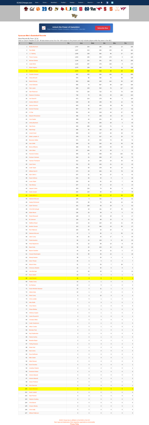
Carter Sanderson (34, 323)
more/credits (91, 422)
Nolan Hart (32, 347)
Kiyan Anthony (33, 178)
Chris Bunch (32, 402)
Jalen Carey (32, 236)
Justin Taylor (32, 167)
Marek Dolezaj (33, 81)
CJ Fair (31, 112)
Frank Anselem (33, 240)
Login (99, 2)
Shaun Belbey (33, 309)
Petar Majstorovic (34, 243)
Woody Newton (33, 257)
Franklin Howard (33, 74)
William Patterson (34, 413)
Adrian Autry (32, 292)
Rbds (92, 43)
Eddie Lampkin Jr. (34, 136)
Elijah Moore (32, 212)
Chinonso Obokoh (34, 268)
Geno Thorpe (32, 261)
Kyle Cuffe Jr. (32, 174)
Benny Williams (33, 147)
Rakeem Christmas (34, 95)
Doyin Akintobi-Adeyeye (35, 288)
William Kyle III (33, 171)
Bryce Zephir (32, 275)
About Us (90, 2)
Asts (81, 43)
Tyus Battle (32, 50)
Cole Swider (32, 119)
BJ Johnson (32, 219)
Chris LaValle (33, 299)
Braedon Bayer (33, 340)
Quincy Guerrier (33, 105)
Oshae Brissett (33, 78)
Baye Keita (32, 247)
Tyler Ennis (32, 126)
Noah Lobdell (33, 392)
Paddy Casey (33, 281)
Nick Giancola (33, 385)
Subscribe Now (103, 28)
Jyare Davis (32, 164)
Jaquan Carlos (33, 188)
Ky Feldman (32, 285)
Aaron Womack (33, 389)
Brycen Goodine (33, 250)
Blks (114, 43)
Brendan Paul (33, 330)
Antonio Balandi (33, 375)
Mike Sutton (32, 357)
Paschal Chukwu (34, 154)
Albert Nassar (33, 361)
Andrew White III (33, 102)
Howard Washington (34, 254)
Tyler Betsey (32, 185)
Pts (68, 43)
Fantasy (72, 2)
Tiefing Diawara (33, 344)
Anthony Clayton (33, 313)
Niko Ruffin (32, 302)
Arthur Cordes (33, 326)
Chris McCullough (34, 209)
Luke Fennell (32, 278)
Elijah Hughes (33, 67)
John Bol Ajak (33, 271)
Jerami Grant (32, 133)
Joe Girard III (32, 98)
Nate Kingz (32, 129)
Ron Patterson (33, 230)
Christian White (33, 319)
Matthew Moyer (33, 223)
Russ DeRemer (33, 354)
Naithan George (33, 71)
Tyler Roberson (33, 91)
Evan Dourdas (33, 364)
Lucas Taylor (32, 181)
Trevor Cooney (33, 57)
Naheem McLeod (34, 198)
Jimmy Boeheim (33, 122)
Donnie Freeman (34, 109)
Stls (104, 43)
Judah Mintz (32, 64)
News (37, 2)
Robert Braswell (33, 216)
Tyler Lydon (32, 88)
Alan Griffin (32, 143)
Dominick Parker (33, 371)
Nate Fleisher (33, 395)
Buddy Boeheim (33, 46)
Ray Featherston (33, 333)
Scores (45, 2)
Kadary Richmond (34, 202)
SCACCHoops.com (24, 2)
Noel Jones (32, 351)
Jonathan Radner (34, 368)
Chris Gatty (32, 409)
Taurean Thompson (34, 160)
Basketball (54, 2)
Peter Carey (32, 295)
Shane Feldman (33, 382)
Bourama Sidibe (33, 140)
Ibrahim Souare (33, 226)
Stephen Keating (33, 399)
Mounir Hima (32, 264)
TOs (125, 43)
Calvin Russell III (33, 316)
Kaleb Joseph (33, 192)
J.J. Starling (32, 53)
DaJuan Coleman (34, 157)
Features (80, 2)
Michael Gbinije (33, 60)
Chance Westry (33, 406)
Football (63, 2)
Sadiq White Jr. (33, 195)
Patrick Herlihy (33, 337)
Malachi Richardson (34, 116)
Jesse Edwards (33, 84)
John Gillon (32, 150)
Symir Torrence (33, 205)
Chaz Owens (32, 306)
